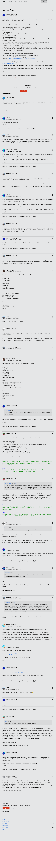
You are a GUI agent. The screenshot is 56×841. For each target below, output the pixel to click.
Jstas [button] (7, 716)
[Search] (39, 1)
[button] (53, 10)
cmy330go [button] (8, 433)
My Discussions (5, 821)
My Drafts (28, 823)
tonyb (6, 527)
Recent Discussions (6, 815)
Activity (4, 817)
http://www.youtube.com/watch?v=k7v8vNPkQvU (22, 58)
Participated (5, 825)
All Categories (5, 814)
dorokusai (7, 410)
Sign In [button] (23, 90)
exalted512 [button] (8, 14)
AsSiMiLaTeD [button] (8, 134)
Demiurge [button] (8, 624)
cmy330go (7, 602)
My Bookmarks (28, 819)
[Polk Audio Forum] (4, 2)
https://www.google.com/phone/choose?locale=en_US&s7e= (18, 654)
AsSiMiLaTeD (8, 483)
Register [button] (32, 90)
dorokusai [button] (8, 328)
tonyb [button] (7, 270)
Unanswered (28, 827)
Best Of (4, 829)
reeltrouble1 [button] (8, 776)
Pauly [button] (7, 97)
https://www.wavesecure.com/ (10, 63)
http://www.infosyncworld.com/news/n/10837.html (15, 672)
